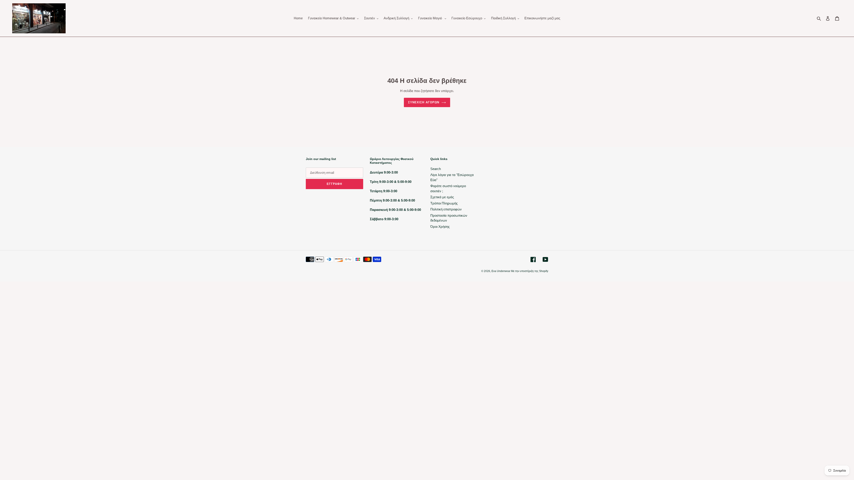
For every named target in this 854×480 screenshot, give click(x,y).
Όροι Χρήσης (440, 226)
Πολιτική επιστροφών (446, 209)
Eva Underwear (501, 271)
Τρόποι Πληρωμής (444, 203)
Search (435, 169)
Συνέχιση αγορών (423, 102)
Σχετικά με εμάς (442, 197)
